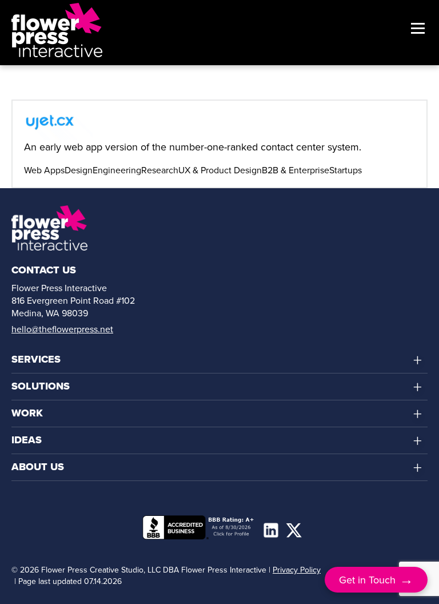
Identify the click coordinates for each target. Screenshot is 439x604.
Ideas (26, 439)
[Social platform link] (271, 530)
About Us (37, 466)
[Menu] (415, 29)
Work (27, 413)
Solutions (40, 386)
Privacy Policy (297, 569)
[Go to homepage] (56, 29)
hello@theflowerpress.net (62, 329)
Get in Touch (376, 579)
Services (36, 359)
